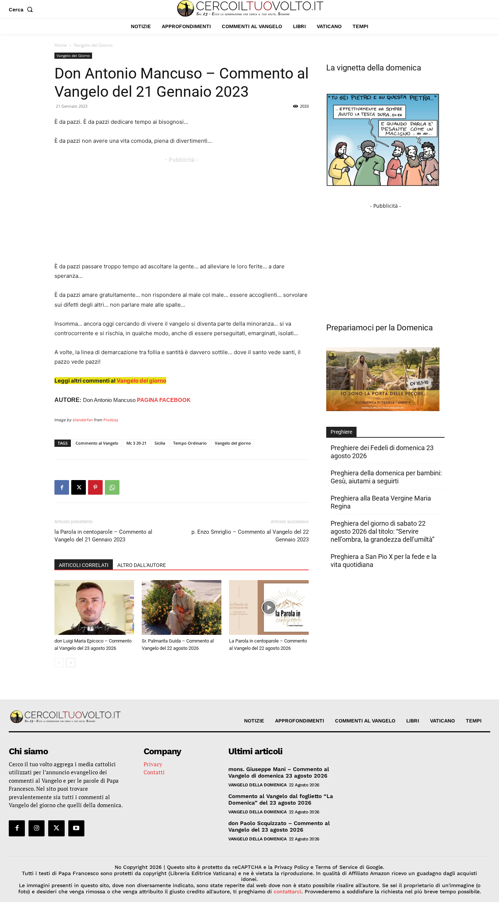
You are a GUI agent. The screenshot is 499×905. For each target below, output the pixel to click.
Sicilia (160, 443)
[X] (78, 487)
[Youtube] (76, 828)
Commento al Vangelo (97, 443)
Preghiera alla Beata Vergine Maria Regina (381, 502)
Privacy (153, 764)
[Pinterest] (95, 487)
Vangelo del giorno (141, 380)
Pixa (107, 420)
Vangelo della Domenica (257, 784)
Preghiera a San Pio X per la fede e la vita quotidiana (384, 560)
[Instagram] (36, 828)
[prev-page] (59, 662)
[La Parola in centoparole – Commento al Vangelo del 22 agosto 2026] (269, 607)
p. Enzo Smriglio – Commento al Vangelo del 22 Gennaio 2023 (250, 536)
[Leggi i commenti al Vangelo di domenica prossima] (382, 409)
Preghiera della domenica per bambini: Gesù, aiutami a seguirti (386, 477)
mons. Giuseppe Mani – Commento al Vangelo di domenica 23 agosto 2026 (278, 772)
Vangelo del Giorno (73, 55)
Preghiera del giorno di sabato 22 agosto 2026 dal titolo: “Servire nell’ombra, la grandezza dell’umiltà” (382, 531)
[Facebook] (61, 487)
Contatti (154, 772)
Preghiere (341, 432)
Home (60, 45)
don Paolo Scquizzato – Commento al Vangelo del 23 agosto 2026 (279, 826)
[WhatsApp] (112, 487)
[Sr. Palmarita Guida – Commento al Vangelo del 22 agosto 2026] (181, 607)
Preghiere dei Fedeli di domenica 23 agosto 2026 (382, 452)
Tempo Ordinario (190, 443)
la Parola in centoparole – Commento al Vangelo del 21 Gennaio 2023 (103, 536)
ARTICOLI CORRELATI (83, 565)
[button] (22, 9)
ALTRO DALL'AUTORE (141, 565)
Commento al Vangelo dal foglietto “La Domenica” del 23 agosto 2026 (280, 799)
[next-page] (70, 662)
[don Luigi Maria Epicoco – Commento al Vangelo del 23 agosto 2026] (94, 607)
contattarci (287, 891)
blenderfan (83, 420)
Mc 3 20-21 (136, 443)
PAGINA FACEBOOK (164, 400)
